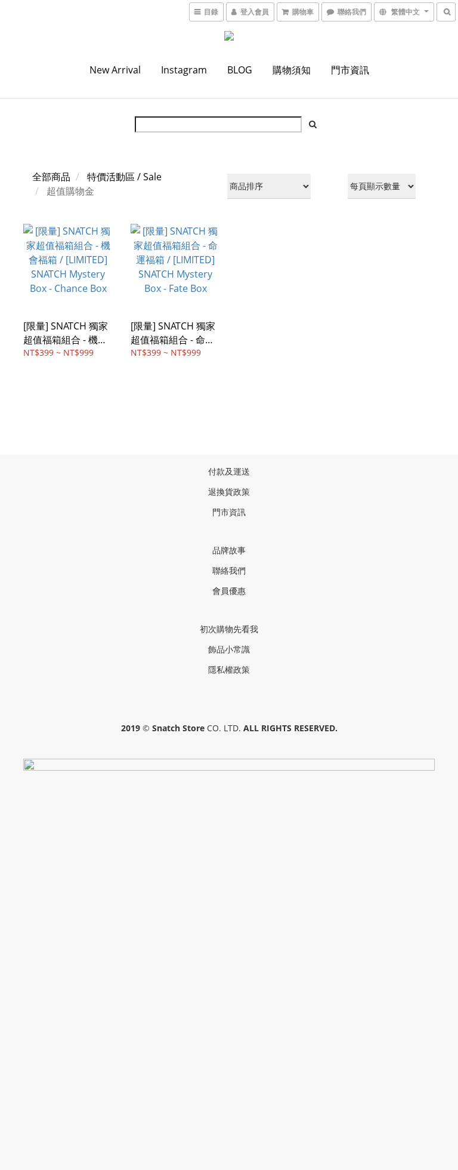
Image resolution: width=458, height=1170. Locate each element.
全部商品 (51, 176)
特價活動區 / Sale (124, 176)
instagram (184, 69)
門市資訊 (350, 69)
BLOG (239, 69)
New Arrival (115, 69)
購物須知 (292, 69)
